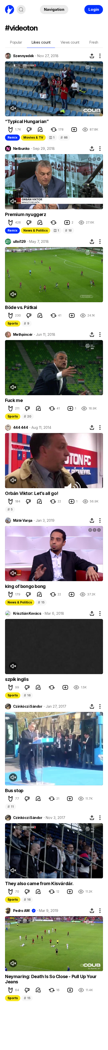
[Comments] (40, 130)
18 (68, 230)
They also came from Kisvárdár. (39, 883)
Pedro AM (21, 910)
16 (27, 695)
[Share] (92, 56)
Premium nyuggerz (25, 214)
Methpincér (22, 334)
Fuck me (14, 400)
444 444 (20, 427)
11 (11, 806)
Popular (16, 42)
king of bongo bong (25, 586)
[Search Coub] (21, 9)
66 (64, 137)
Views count (70, 42)
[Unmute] (13, 108)
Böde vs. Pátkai (21, 307)
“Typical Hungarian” (26, 121)
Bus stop (14, 790)
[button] (11, 130)
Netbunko (21, 148)
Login (93, 9)
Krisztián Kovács (27, 613)
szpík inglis (16, 679)
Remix (12, 137)
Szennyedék (23, 56)
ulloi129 (19, 241)
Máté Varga (22, 520)
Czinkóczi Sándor (27, 706)
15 (41, 602)
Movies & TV (33, 137)
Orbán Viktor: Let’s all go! (31, 493)
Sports (13, 323)
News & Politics (35, 230)
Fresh (93, 42)
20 (27, 416)
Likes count (41, 42)
